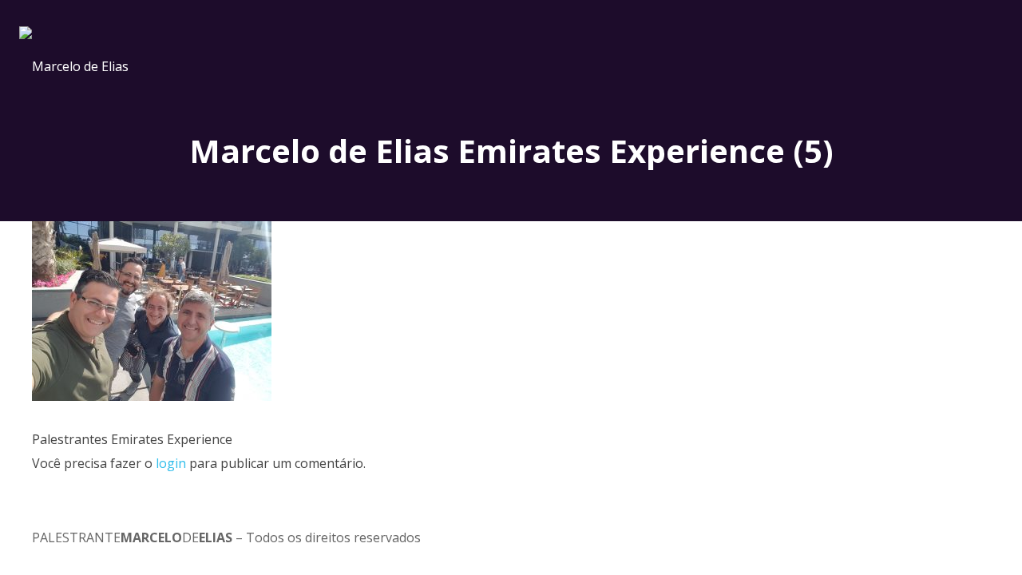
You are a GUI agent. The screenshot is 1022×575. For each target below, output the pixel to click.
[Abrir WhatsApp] (982, 534)
